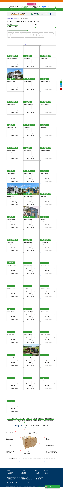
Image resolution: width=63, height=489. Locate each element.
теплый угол (35, 420)
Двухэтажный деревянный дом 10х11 (46, 104)
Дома (10, 26)
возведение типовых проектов (12, 420)
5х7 (18, 418)
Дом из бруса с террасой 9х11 (11, 334)
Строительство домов (10, 18)
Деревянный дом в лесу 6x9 (11, 81)
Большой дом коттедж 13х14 (11, 150)
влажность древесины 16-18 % (49, 418)
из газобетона (17, 422)
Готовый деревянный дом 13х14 (28, 81)
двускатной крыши (40, 420)
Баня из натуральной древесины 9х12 (29, 380)
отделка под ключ (40, 418)
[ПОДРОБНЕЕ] (15, 51)
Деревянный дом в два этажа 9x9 (12, 380)
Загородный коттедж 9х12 (44, 242)
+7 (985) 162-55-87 (43, 6)
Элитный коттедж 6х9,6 (27, 127)
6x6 (31, 418)
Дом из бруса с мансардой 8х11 (45, 334)
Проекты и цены (16, 18)
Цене (21, 44)
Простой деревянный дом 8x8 (28, 219)
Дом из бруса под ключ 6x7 (44, 173)
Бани (16, 26)
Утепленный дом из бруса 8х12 (11, 242)
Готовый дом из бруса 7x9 (27, 288)
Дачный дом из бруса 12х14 (11, 288)
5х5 (25, 418)
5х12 (15, 418)
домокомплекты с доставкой (49, 420)
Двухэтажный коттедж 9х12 (44, 311)
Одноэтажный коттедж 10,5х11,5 (11, 219)
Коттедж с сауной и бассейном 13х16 (29, 196)
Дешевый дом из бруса (44, 219)
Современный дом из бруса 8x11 (28, 265)
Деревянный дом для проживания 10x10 (29, 104)
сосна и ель (22, 422)
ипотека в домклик (29, 420)
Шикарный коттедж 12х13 (10, 196)
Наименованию (16, 44)
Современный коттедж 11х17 (28, 58)
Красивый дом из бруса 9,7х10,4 (45, 288)
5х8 (20, 418)
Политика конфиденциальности (42, 486)
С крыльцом (35, 418)
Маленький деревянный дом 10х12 (45, 81)
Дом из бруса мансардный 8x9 (45, 357)
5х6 (28, 418)
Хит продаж (25, 44)
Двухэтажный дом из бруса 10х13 (12, 58)
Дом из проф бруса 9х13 (44, 196)
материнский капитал (11, 422)
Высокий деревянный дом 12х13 (45, 150)
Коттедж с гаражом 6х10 (27, 150)
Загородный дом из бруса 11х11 (11, 127)
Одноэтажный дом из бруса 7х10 (28, 242)
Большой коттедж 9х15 (10, 311)
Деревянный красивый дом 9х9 (28, 173)
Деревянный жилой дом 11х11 (28, 334)
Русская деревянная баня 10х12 (45, 380)
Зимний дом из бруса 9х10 (11, 104)
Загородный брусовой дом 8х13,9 (12, 173)
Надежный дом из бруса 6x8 (11, 403)
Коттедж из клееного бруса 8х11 (28, 311)
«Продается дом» (31, 4)
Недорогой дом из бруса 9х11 (11, 265)
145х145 (9, 418)
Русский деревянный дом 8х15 (45, 265)
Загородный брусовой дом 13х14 (28, 357)
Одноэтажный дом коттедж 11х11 (45, 58)
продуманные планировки (21, 420)
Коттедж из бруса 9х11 (44, 127)
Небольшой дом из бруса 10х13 (11, 357)
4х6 (23, 418)
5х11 (12, 418)
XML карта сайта (12, 485)
